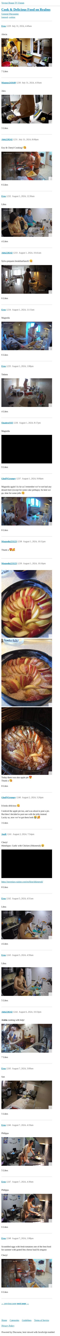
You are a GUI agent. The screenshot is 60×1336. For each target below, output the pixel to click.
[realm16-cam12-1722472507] (26, 222)
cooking (12, 17)
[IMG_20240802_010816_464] (26, 741)
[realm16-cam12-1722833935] (26, 981)
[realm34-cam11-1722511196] (26, 336)
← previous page (8, 1303)
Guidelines (26, 1320)
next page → (23, 1303)
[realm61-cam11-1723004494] (26, 1151)
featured (4, 17)
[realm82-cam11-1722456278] (26, 166)
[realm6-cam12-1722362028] (26, 109)
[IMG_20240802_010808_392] (26, 604)
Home (4, 1320)
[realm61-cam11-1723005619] (26, 1208)
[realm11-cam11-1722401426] (26, 52)
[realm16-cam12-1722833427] (26, 925)
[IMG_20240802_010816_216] (26, 672)
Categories (14, 1320)
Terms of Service (41, 1320)
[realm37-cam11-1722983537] (26, 1038)
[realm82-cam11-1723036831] (26, 1273)
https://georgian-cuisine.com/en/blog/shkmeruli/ (22, 882)
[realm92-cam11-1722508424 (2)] (26, 279)
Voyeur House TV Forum (12, 3)
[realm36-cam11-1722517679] (26, 392)
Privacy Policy (8, 1326)
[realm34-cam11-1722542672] (26, 511)
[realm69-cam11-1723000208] (26, 1095)
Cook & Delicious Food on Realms (25, 9)
